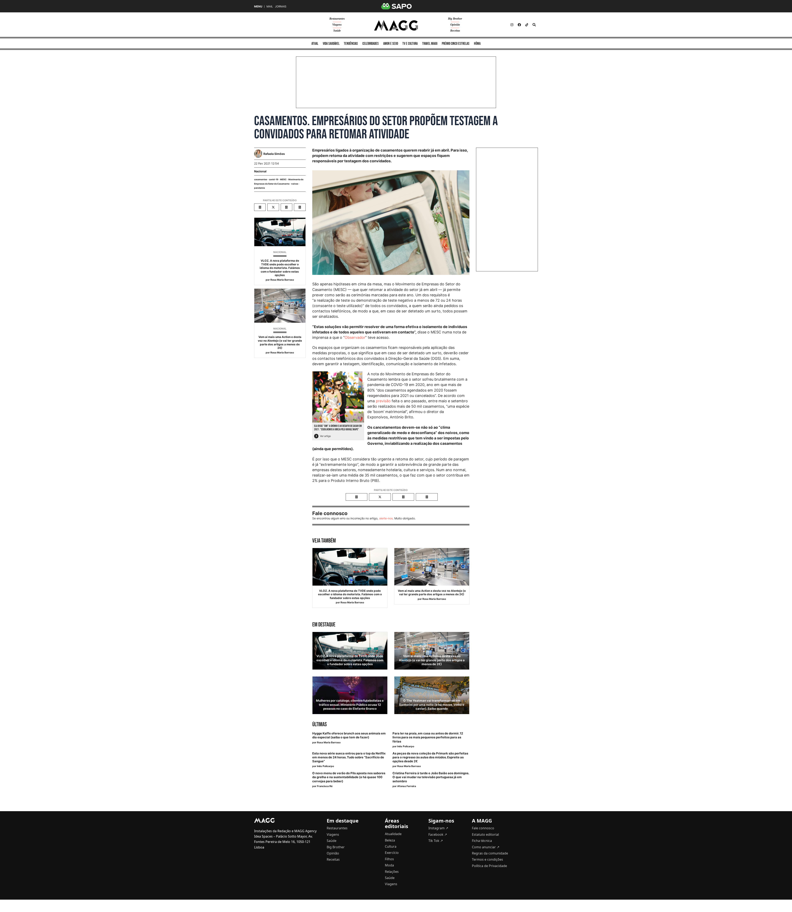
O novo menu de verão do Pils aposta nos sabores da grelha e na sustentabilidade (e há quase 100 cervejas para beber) (348, 777)
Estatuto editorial (485, 834)
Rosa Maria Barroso (282, 279)
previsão (383, 401)
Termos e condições (487, 859)
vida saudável (331, 43)
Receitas (455, 30)
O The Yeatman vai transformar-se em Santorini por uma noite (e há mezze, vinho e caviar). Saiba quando (431, 704)
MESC (283, 179)
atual (314, 43)
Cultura (390, 846)
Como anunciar (485, 847)
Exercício (392, 852)
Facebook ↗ (437, 834)
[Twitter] (526, 24)
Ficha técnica (482, 840)
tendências (351, 43)
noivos (294, 183)
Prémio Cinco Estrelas (455, 43)
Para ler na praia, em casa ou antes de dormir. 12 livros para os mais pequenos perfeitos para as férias (427, 737)
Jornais (280, 6)
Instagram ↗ (438, 828)
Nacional (260, 171)
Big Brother (455, 18)
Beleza (390, 840)
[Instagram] (512, 24)
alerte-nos (386, 518)
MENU (258, 6)
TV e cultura (410, 43)
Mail (269, 6)
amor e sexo (390, 43)
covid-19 (273, 179)
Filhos (389, 859)
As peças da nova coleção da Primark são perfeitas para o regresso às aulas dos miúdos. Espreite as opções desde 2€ (430, 757)
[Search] (534, 24)
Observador (355, 337)
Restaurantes (337, 18)
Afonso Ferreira (406, 786)
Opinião (455, 24)
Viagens (337, 24)
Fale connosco (483, 828)
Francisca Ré (324, 786)
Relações (392, 871)
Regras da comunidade (490, 853)
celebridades (370, 43)
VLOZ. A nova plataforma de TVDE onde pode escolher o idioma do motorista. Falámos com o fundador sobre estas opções (280, 268)
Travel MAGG (429, 43)
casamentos (260, 179)
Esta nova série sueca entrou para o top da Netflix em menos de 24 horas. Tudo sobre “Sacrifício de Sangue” (348, 757)
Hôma (477, 43)
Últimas (319, 724)
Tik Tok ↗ (435, 840)
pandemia (259, 188)
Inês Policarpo (405, 746)
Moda (389, 865)
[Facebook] (519, 24)
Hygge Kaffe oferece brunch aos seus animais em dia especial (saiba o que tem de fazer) (349, 735)
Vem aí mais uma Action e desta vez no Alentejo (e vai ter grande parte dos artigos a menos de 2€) (280, 342)
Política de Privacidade (489, 866)
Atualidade (393, 834)
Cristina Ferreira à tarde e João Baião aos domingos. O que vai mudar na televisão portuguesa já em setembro (430, 777)
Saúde (337, 30)
